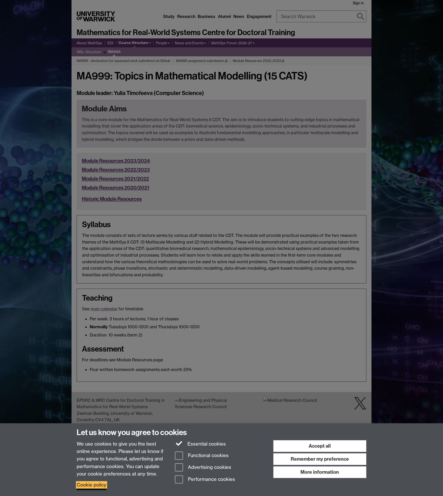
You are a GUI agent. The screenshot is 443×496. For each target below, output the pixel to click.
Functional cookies (208, 455)
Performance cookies (211, 479)
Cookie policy (91, 485)
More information (319, 472)
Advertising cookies (209, 467)
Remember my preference (320, 459)
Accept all (320, 446)
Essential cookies (206, 444)
